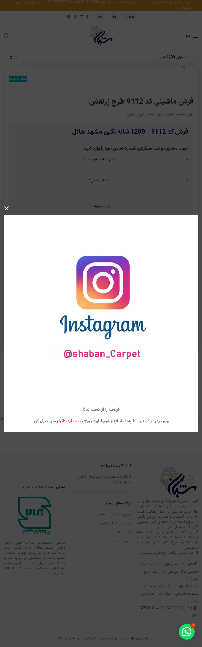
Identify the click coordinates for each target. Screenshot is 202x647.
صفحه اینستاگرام (70, 421)
